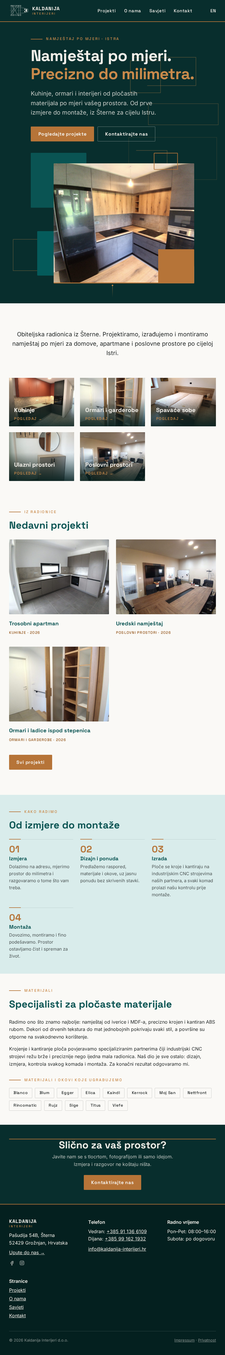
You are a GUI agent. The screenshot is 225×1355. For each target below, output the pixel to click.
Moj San (167, 1092)
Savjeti (157, 10)
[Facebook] (12, 1263)
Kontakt (183, 10)
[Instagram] (22, 1263)
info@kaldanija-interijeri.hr (117, 1249)
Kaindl (113, 1092)
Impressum (184, 1340)
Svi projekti (30, 762)
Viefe (117, 1105)
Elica (90, 1092)
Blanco (20, 1092)
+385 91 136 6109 (127, 1231)
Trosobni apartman (34, 623)
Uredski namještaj (139, 623)
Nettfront (197, 1092)
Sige (74, 1105)
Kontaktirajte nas (126, 134)
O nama (133, 10)
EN (213, 10)
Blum (45, 1092)
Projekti (107, 10)
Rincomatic (25, 1105)
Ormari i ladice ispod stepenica (50, 730)
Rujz (53, 1105)
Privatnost (207, 1340)
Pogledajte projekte (62, 134)
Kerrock (140, 1092)
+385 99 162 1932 (125, 1239)
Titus (96, 1105)
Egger (68, 1092)
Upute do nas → (27, 1252)
